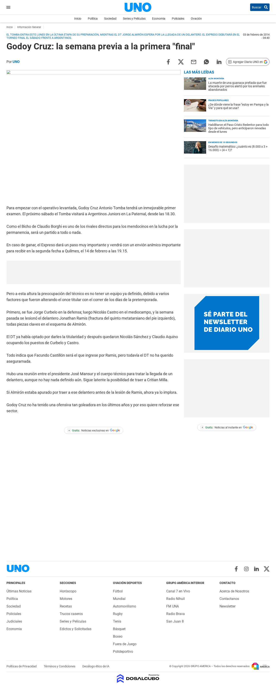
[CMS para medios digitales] (138, 679)
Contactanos (229, 599)
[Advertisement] (93, 272)
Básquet (119, 629)
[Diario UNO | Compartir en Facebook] (168, 61)
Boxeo (117, 636)
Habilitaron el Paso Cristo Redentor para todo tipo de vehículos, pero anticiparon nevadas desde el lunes (238, 128)
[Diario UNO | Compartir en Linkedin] (219, 61)
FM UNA (172, 606)
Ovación (196, 18)
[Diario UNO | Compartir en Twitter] (180, 61)
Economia (158, 18)
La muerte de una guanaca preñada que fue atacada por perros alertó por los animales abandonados (237, 86)
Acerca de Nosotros (234, 591)
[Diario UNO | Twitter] (267, 568)
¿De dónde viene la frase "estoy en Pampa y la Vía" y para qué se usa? (238, 106)
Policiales (178, 18)
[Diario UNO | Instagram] (246, 568)
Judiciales (14, 621)
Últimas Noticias (18, 591)
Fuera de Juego (124, 644)
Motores (66, 599)
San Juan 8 (175, 621)
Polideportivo (123, 651)
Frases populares (218, 100)
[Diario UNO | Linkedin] (256, 568)
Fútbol (118, 591)
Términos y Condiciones (60, 666)
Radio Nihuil (175, 599)
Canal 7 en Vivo (178, 591)
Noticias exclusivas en (88, 430)
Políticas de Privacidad (21, 666)
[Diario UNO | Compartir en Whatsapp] (206, 61)
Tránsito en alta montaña (223, 120)
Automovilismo (124, 606)
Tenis (117, 621)
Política (93, 18)
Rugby (118, 614)
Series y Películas (134, 18)
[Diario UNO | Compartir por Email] (193, 61)
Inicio (77, 18)
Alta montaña (216, 78)
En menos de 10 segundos (222, 142)
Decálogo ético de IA (95, 666)
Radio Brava (175, 614)
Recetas (66, 606)
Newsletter (227, 606)
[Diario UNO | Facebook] (236, 568)
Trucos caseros (71, 614)
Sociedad (110, 18)
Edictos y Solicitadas (75, 629)
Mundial (119, 599)
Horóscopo (68, 591)
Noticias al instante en (222, 427)
